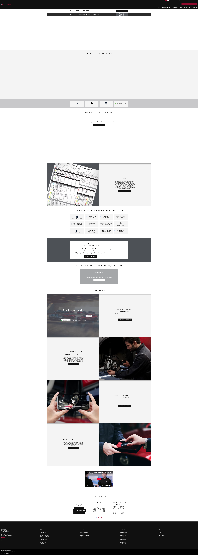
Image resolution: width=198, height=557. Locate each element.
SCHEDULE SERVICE (121, 10)
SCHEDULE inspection (125, 191)
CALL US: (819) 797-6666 (79, 516)
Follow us (175, 0)
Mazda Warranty (162, 541)
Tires (98, 14)
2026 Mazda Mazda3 (43, 545)
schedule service (73, 370)
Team (160, 537)
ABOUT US (195, 7)
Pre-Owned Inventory (167, 7)
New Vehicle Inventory (83, 537)
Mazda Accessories (123, 548)
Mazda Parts (122, 547)
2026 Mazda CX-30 (43, 538)
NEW (159, 7)
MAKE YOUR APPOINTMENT (125, 325)
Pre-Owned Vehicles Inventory (85, 541)
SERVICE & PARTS (188, 7)
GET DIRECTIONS (79, 514)
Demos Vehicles (82, 540)
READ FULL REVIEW (99, 280)
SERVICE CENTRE (73, 14)
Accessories (89, 14)
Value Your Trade (122, 537)
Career (160, 538)
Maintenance (122, 551)
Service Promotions (82, 14)
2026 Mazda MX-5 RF (44, 537)
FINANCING (175, 7)
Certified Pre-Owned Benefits (164, 540)
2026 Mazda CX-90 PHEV (44, 544)
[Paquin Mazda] (7, 4)
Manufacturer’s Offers (123, 538)
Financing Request (123, 541)
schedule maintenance (90, 256)
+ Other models (42, 549)
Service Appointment (123, 544)
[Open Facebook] (1, 546)
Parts (94, 14)
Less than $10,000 (83, 544)
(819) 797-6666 (121, 15)
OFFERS (181, 7)
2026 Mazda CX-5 (43, 548)
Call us (182, 0)
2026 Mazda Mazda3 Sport (44, 547)
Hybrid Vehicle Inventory (84, 538)
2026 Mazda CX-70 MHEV (44, 540)
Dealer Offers (122, 540)
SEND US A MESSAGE (79, 519)
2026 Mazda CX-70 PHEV (44, 541)
